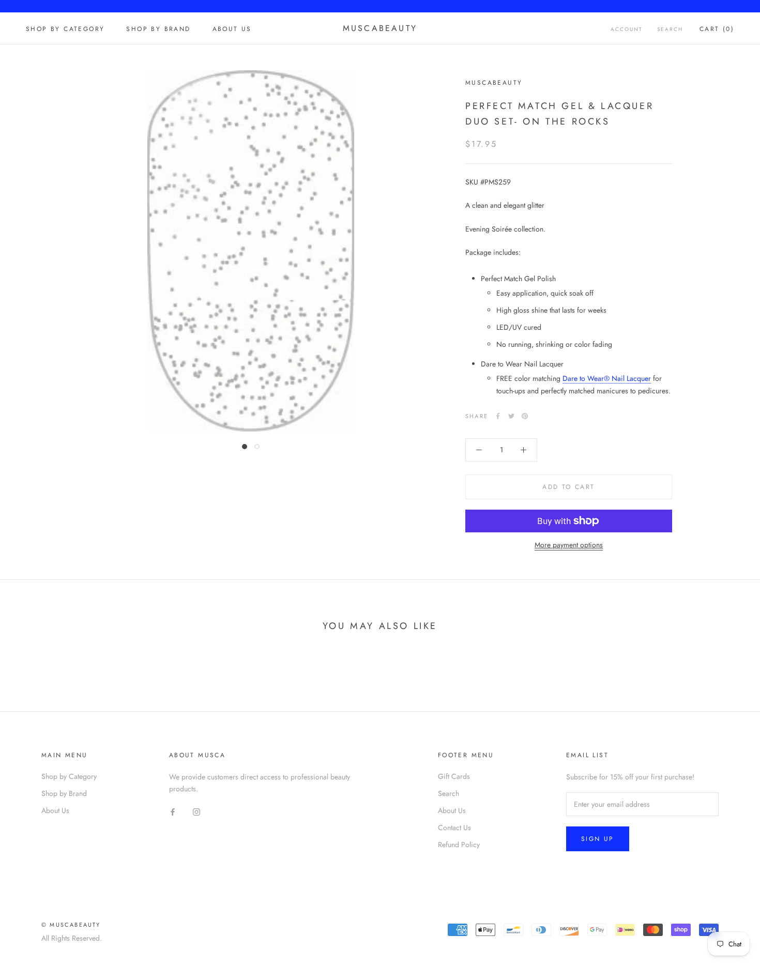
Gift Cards (454, 776)
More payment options (569, 545)
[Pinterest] (525, 416)
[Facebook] (498, 416)
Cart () (717, 29)
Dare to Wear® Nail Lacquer (607, 378)
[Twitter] (511, 416)
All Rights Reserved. (71, 938)
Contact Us (454, 827)
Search (670, 29)
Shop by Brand (158, 29)
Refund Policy (459, 844)
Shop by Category (65, 29)
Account (627, 29)
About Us (232, 29)
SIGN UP (597, 839)
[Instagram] (196, 811)
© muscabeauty (71, 925)
